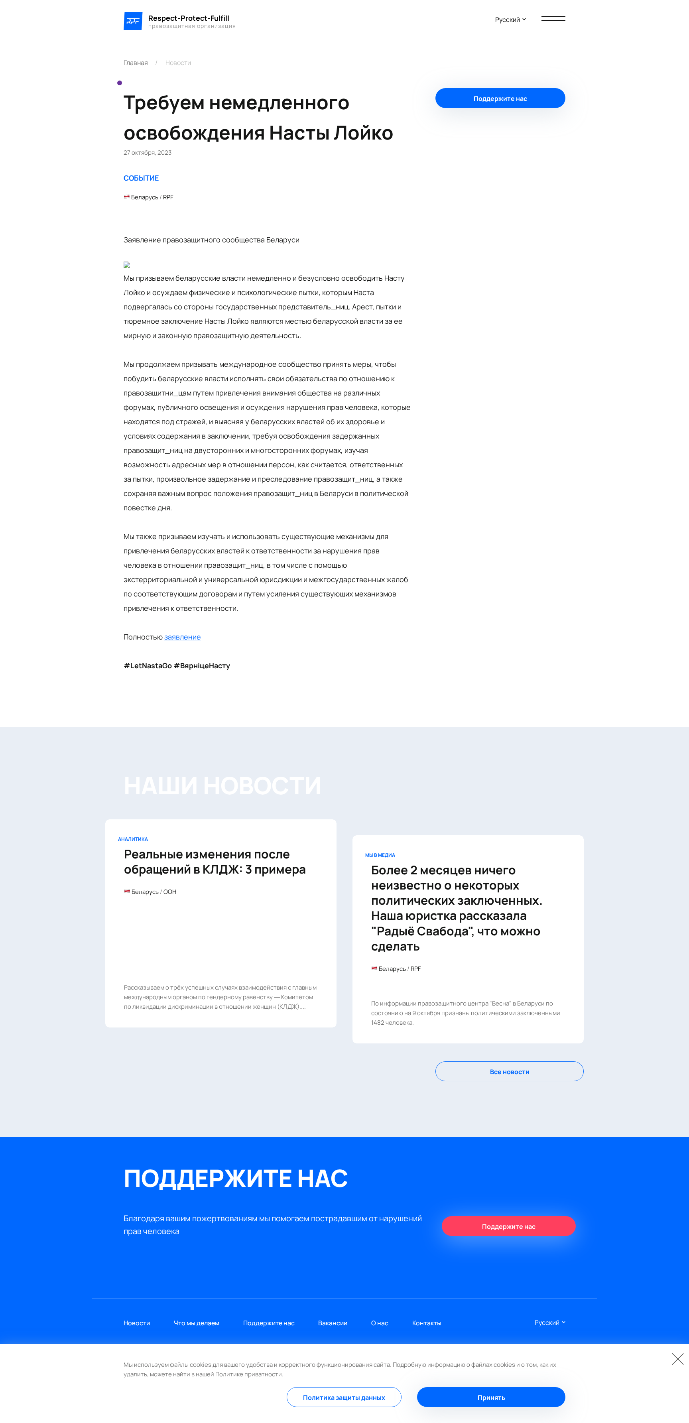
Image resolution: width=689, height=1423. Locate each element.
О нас (379, 1323)
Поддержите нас (500, 98)
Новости (178, 62)
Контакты (426, 1323)
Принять (491, 1397)
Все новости (510, 1071)
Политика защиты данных (344, 1397)
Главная (136, 62)
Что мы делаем (196, 1323)
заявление (182, 637)
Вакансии (332, 1323)
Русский (507, 19)
